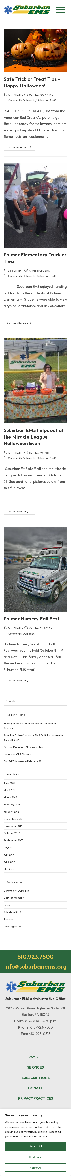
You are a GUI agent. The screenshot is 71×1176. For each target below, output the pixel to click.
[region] (35, 1142)
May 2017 (9, 868)
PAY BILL (35, 1057)
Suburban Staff (46, 100)
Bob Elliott (14, 95)
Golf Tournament (14, 897)
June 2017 (9, 861)
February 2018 (12, 804)
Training (8, 919)
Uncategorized (12, 926)
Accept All (35, 1146)
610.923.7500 (35, 956)
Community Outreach (21, 100)
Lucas (7, 904)
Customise (35, 1157)
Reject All (35, 1167)
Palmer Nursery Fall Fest (32, 619)
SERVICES (35, 1067)
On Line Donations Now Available (23, 747)
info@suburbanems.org (35, 966)
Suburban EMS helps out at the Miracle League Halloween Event (34, 436)
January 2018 (11, 811)
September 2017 (13, 840)
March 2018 (10, 797)
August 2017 (11, 847)
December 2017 (13, 818)
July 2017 (9, 854)
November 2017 (13, 825)
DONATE (35, 1088)
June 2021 (9, 783)
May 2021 (9, 790)
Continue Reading (21, 146)
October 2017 (12, 833)
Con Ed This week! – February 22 (22, 761)
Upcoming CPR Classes (17, 754)
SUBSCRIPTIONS (36, 1078)
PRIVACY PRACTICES (35, 1098)
